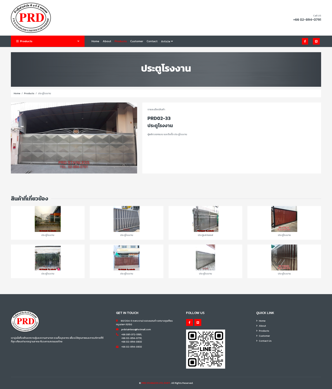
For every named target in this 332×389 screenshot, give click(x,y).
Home (95, 41)
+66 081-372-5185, (131, 334)
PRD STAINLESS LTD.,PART (155, 383)
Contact (152, 41)
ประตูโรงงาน (47, 235)
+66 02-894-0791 (307, 19)
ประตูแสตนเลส (205, 235)
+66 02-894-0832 (131, 342)
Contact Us (265, 341)
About (107, 41)
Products (121, 41)
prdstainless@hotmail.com (136, 329)
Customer (136, 41)
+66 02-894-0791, (131, 338)
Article (166, 41)
